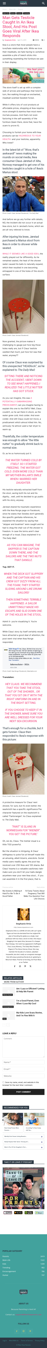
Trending (26, 13)
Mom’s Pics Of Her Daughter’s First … (15, 1147)
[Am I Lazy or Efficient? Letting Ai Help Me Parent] (9, 991)
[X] (31, 966)
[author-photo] (24, 920)
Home (5, 9)
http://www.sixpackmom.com (23, 927)
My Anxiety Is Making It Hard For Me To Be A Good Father (12, 893)
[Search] (43, 3)
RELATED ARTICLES (13, 978)
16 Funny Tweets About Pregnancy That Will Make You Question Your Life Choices (34, 895)
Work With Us (14, 1340)
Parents (19, 13)
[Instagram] (21, 966)
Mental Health (7, 995)
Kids (4, 1019)
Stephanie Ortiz (10, 40)
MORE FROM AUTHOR (14, 982)
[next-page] (8, 1024)
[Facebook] (16, 966)
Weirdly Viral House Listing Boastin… (15, 1136)
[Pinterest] (26, 966)
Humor (20, 9)
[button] (4, 3)
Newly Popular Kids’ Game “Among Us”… (16, 1142)
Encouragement (8, 1007)
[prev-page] (4, 1024)
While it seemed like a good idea (21, 253)
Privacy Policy (39, 1340)
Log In (5, 1340)
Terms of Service (27, 1340)
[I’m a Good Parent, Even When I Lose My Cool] (9, 1003)
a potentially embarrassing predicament (17, 401)
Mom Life (12, 9)
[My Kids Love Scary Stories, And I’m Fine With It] (9, 1015)
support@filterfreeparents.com (28, 1314)
